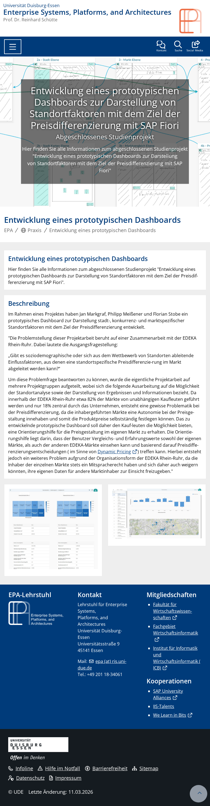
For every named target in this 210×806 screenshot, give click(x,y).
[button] (194, 47)
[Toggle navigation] (12, 46)
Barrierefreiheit (109, 768)
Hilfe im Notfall (62, 768)
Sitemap (148, 768)
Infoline (24, 768)
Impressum (68, 778)
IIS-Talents (163, 706)
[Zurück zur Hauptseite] (193, 21)
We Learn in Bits (169, 715)
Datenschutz (30, 778)
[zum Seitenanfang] (198, 793)
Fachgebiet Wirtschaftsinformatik (175, 629)
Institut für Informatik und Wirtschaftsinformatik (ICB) (176, 658)
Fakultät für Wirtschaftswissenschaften (172, 611)
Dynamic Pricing (114, 452)
